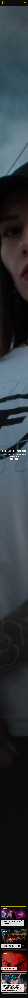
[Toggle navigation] (24, 3)
